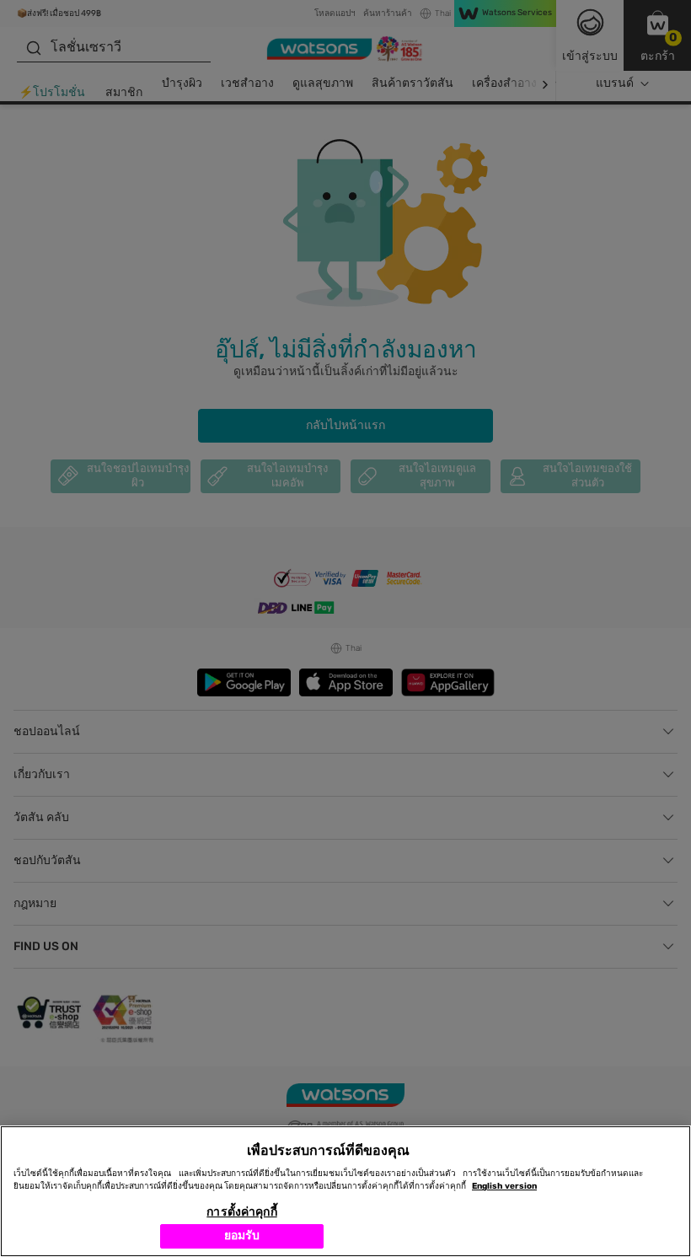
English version (504, 1186)
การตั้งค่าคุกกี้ (241, 1212)
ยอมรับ (242, 1235)
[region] (345, 1191)
